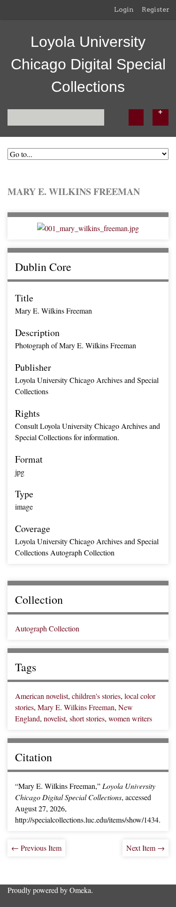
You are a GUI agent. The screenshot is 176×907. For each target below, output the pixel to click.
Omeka (80, 890)
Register (155, 9)
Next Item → (145, 848)
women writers (130, 718)
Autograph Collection (47, 628)
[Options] (160, 117)
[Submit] (136, 117)
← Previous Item (36, 848)
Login (124, 9)
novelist (55, 718)
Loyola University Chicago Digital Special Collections (88, 64)
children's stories (96, 696)
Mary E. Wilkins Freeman (76, 707)
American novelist (41, 696)
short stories (87, 718)
